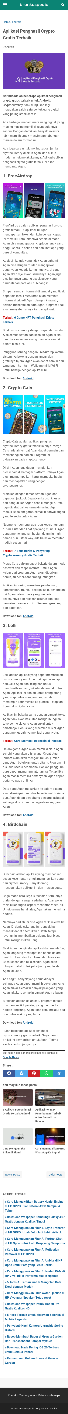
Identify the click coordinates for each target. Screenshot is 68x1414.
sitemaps (54, 1395)
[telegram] (59, 1073)
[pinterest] (34, 1073)
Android (28, 378)
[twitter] (21, 1073)
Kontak (12, 1395)
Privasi (42, 1395)
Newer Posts (12, 1174)
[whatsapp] (46, 1073)
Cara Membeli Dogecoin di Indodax (38, 741)
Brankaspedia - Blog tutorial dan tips (38, 1408)
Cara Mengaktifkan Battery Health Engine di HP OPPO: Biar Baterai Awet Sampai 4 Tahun (34, 1206)
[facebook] (9, 1073)
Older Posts (55, 1174)
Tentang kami (27, 1395)
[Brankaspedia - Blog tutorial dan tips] (34, 5)
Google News (11, 1057)
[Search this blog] (63, 5)
